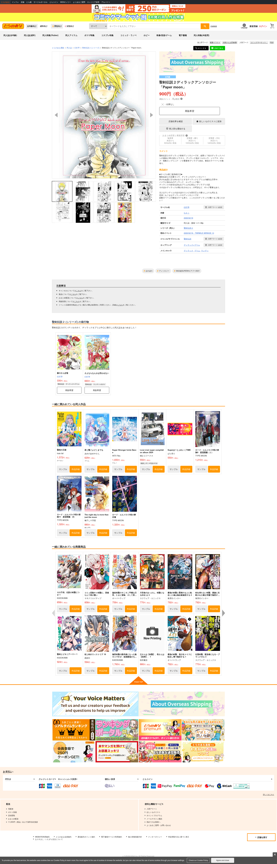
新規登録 (254, 26)
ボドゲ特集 (89, 35)
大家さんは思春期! (230, 42)
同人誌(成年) (29, 35)
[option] (104, 115)
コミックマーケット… (259, 42)
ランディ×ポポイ (99, 384)
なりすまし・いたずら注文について (49, 839)
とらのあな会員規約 (63, 836)
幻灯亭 (60, 376)
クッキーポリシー (155, 836)
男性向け (58, 26)
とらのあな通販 (58, 47)
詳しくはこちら (268, 794)
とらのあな (5, 2)
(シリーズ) (90, 47)
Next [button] (152, 115)
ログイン (263, 26)
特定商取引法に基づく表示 (178, 836)
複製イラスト (215, 42)
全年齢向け (32, 26)
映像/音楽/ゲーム (164, 35)
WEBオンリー (65, 2)
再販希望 (189, 111)
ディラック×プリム (72, 384)
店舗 (22, 2)
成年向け (43, 26)
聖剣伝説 (61, 384)
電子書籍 (183, 35)
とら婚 (28, 2)
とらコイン (53, 2)
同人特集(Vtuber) (50, 35)
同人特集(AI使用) (201, 35)
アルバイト (105, 2)
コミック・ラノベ (128, 35)
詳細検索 (213, 26)
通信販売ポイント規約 (86, 836)
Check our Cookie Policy (198, 860)
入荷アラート (215, 207)
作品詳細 (76, 469)
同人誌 (69, 47)
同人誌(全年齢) (10, 35)
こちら (78, 290)
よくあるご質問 (79, 2)
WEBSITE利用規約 (42, 836)
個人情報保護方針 (135, 836)
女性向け (70, 26)
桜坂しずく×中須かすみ (149, 463)
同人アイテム (71, 35)
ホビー (147, 35)
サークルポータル (40, 2)
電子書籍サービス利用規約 (111, 836)
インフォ (15, 2)
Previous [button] (56, 115)
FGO (272, 42)
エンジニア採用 (93, 2)
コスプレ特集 (107, 35)
